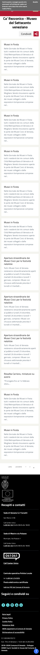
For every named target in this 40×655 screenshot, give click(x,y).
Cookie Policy (6, 8)
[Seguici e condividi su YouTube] (16, 605)
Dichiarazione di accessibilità (13, 632)
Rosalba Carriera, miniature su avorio (19, 375)
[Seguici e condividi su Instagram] (12, 605)
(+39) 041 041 (9, 525)
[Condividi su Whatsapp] (21, 605)
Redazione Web (8, 625)
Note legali (6, 614)
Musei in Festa (11, 44)
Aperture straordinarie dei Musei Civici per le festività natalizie (17, 261)
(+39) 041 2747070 (13, 578)
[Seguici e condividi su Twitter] (8, 605)
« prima (10, 467)
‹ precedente (18, 467)
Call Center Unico (11, 563)
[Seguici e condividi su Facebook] (3, 605)
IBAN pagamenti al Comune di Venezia (17, 628)
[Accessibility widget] (36, 651)
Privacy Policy (7, 618)
